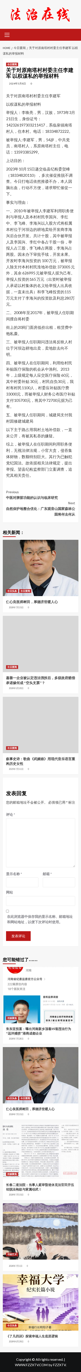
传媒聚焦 (12, 1018)
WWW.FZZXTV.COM (31, 1365)
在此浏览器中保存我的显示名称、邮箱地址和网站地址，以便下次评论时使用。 (40, 919)
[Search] (73, 34)
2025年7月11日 (16, 768)
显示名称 (14, 874)
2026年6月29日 (16, 1341)
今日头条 (12, 590)
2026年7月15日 (16, 607)
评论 (10, 814)
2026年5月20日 (16, 688)
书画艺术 (12, 1254)
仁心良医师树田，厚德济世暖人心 (32, 602)
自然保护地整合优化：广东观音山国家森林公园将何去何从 (40, 508)
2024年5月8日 (17, 83)
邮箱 (47, 874)
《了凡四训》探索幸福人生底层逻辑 (32, 1336)
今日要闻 (12, 64)
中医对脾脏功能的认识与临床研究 (32, 495)
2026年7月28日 (16, 1038)
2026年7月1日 (15, 1265)
